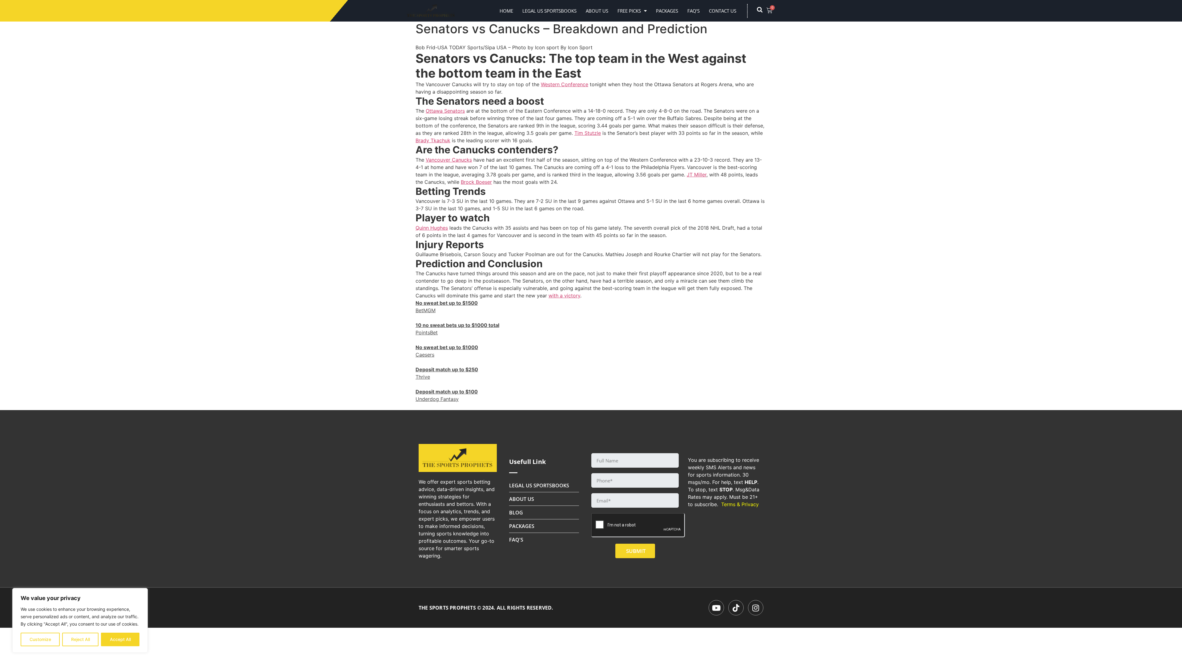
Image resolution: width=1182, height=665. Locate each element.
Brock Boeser (476, 182)
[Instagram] (755, 607)
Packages (667, 11)
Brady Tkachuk (433, 140)
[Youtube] (716, 607)
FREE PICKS (629, 11)
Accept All (120, 639)
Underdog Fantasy (437, 399)
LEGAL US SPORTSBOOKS (549, 11)
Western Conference (564, 84)
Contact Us (722, 11)
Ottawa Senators (445, 111)
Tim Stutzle (587, 133)
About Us (597, 11)
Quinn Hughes (432, 228)
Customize (40, 639)
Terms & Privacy (740, 504)
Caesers (425, 355)
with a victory (564, 295)
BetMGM (426, 310)
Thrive (423, 377)
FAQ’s (693, 11)
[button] (763, 11)
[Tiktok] (736, 607)
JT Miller (696, 174)
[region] (80, 620)
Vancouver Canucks (449, 160)
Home (506, 11)
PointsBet (427, 332)
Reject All (80, 639)
